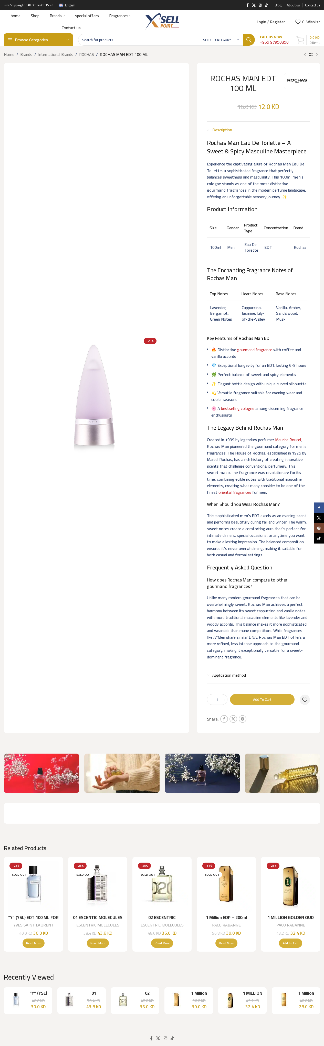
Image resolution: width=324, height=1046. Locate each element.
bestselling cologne (237, 408)
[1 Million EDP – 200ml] (226, 886)
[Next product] (317, 55)
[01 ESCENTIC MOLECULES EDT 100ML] (97, 886)
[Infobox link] (274, 40)
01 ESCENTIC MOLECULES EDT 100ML (97, 920)
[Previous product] (305, 55)
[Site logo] (162, 21)
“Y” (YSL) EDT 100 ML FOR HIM (33, 920)
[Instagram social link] (260, 5)
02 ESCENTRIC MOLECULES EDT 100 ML (162, 920)
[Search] (249, 40)
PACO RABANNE (226, 925)
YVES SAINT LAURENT (33, 925)
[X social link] (253, 5)
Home (9, 54)
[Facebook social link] (247, 5)
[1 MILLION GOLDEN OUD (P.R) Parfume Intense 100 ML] (290, 886)
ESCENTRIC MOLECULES (97, 925)
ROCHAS (86, 54)
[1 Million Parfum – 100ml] (284, 1000)
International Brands (55, 54)
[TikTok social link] (266, 5)
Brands (26, 54)
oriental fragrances (234, 492)
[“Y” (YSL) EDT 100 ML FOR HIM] (33, 886)
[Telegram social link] (242, 719)
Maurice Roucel (288, 439)
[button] (290, 943)
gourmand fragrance (254, 349)
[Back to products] (311, 55)
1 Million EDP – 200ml (226, 917)
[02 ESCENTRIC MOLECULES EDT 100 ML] (162, 886)
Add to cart (262, 699)
